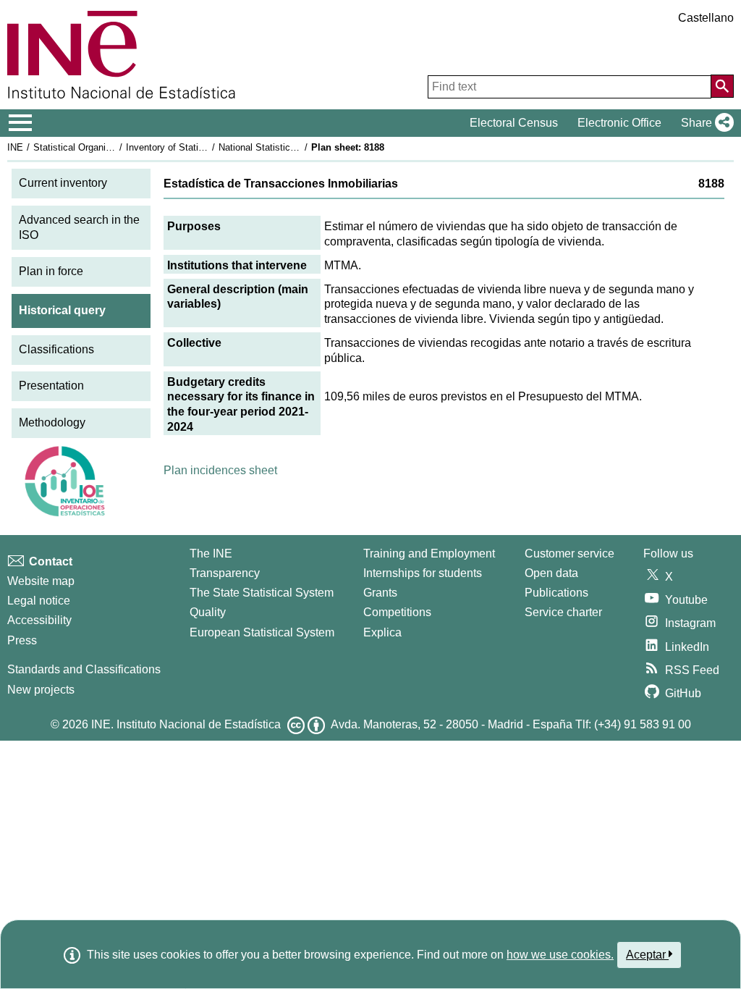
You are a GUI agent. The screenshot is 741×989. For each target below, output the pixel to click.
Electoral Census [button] (514, 123)
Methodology (52, 422)
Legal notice (38, 600)
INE (15, 147)
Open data (551, 573)
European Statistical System (262, 632)
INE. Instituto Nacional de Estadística (186, 724)
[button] (704, 123)
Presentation (51, 385)
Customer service (569, 553)
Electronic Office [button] (619, 123)
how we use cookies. (560, 954)
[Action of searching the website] (722, 86)
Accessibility (39, 620)
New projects (41, 689)
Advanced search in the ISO (79, 227)
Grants (380, 592)
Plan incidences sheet (220, 470)
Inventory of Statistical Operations (197, 147)
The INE (211, 553)
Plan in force (51, 271)
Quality (208, 612)
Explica (382, 632)
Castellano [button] (706, 18)
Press (22, 640)
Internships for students (422, 573)
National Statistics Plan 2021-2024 (291, 147)
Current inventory (63, 183)
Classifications (56, 349)
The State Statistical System (262, 592)
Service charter (563, 612)
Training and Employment (429, 553)
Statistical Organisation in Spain (100, 147)
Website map (41, 581)
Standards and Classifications (84, 669)
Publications (556, 592)
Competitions (397, 612)
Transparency (225, 573)
